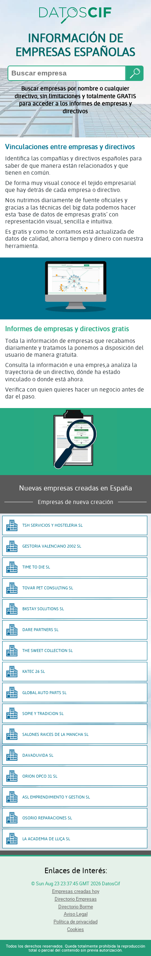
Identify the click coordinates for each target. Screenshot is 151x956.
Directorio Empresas (76, 899)
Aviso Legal (76, 914)
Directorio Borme (75, 906)
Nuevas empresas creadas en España (75, 487)
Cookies (75, 929)
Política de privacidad (75, 921)
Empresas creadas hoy (75, 891)
